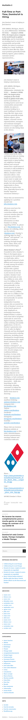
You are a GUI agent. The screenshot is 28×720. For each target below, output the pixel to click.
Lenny (5, 669)
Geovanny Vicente (9, 659)
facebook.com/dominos (12, 414)
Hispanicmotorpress (10, 661)
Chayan (6, 649)
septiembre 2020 (9, 607)
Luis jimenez (7, 672)
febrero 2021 (7, 597)
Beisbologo (7, 646)
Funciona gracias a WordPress (16, 717)
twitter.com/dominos (11, 410)
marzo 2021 (7, 595)
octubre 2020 (7, 605)
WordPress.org (8, 711)
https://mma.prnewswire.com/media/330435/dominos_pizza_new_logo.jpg (14, 490)
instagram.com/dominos (13, 419)
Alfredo (6, 642)
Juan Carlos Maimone (10, 667)
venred (7, 502)
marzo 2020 (7, 620)
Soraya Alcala (7, 690)
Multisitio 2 (7, 5)
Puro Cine (6, 682)
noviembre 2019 (8, 626)
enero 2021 (7, 599)
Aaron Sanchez (8, 640)
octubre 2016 (7, 628)
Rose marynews (8, 686)
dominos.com (9, 233)
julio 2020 (7, 611)
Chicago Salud (8, 651)
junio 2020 (7, 613)
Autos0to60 (7, 644)
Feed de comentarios (10, 709)
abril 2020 (7, 618)
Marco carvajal (8, 674)
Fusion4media (8, 657)
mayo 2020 (7, 615)
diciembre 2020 (8, 601)
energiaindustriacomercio (11, 653)
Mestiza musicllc (9, 678)
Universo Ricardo (9, 692)
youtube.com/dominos (12, 423)
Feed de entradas (9, 707)
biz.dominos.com (14, 227)
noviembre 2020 (8, 603)
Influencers (7, 663)
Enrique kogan (8, 655)
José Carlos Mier (8, 665)
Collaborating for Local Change (13, 564)
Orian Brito (7, 680)
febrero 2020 (7, 622)
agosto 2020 (7, 609)
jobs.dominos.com (10, 204)
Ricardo (6, 684)
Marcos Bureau (8, 676)
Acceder (6, 705)
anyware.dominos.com (12, 402)
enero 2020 (7, 624)
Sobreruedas (7, 688)
